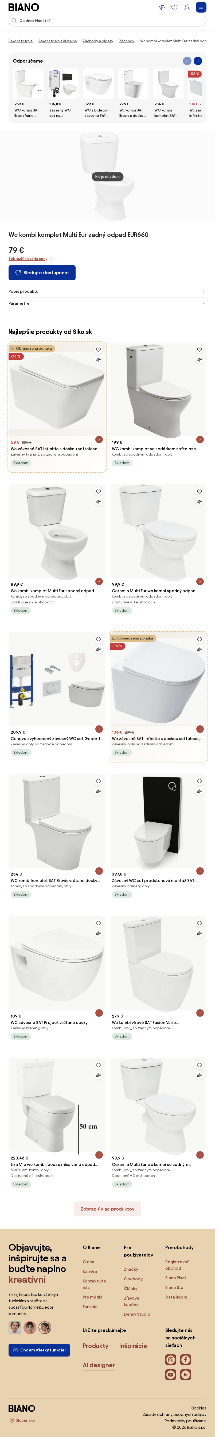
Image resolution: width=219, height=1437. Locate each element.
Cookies (198, 1408)
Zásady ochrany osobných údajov (174, 1414)
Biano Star (175, 1287)
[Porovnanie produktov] (161, 7)
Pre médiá (93, 1297)
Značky (131, 1269)
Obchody (133, 1279)
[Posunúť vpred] (198, 61)
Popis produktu (23, 291)
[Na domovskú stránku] (24, 7)
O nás (88, 1261)
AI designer (99, 1365)
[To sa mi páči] (98, 349)
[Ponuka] (201, 7)
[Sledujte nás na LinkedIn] (185, 1374)
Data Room (176, 1297)
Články (130, 1288)
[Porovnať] (98, 359)
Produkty (96, 1345)
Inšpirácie (133, 1345)
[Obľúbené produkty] (174, 7)
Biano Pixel (175, 1278)
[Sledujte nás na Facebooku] (185, 1359)
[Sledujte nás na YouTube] (170, 1374)
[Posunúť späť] (187, 61)
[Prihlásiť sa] (187, 7)
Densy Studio (137, 1314)
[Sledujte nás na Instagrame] (170, 1359)
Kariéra (90, 1271)
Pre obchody (179, 1247)
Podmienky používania (185, 1421)
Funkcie (90, 1306)
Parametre (19, 303)
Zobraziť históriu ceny (28, 259)
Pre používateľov (138, 1251)
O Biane (91, 1247)
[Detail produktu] (99, 439)
